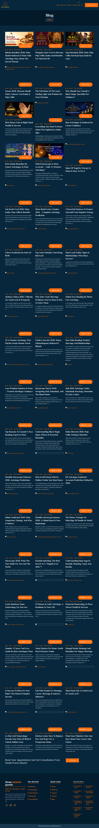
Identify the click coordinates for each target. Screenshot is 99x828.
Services (69, 5)
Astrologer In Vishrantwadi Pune (78, 802)
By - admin (9, 49)
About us (63, 5)
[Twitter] (10, 805)
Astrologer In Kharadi (78, 796)
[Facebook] (6, 805)
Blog (79, 5)
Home (58, 5)
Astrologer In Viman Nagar (89, 791)
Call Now (72, 760)
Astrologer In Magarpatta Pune (78, 809)
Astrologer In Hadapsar (89, 808)
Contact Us (91, 5)
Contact (74, 5)
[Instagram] (14, 805)
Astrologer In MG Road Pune (78, 815)
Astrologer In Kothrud (89, 786)
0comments (19, 49)
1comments (79, 206)
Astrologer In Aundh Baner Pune (89, 802)
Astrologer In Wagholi (89, 796)
